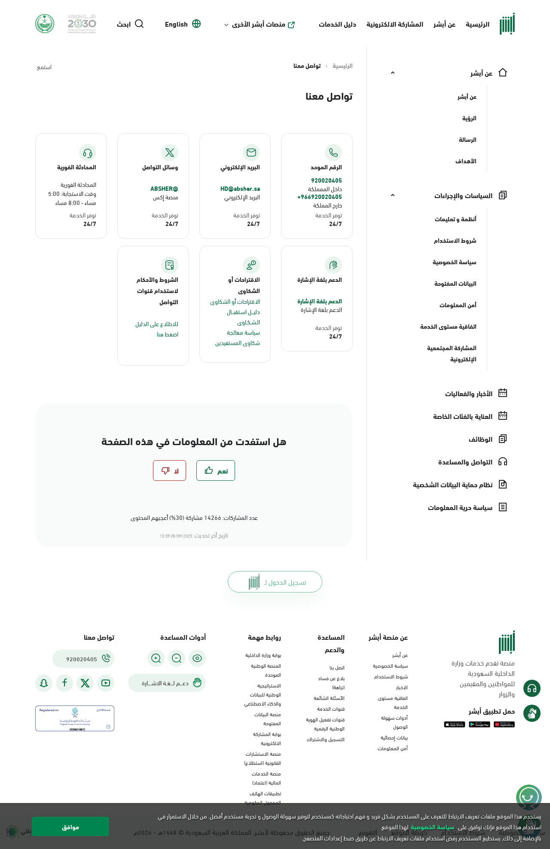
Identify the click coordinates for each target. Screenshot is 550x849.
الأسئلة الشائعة (329, 697)
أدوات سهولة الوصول (394, 721)
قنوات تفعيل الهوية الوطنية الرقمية (325, 723)
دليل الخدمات (337, 23)
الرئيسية (477, 23)
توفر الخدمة (328, 214)
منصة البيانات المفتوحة (267, 718)
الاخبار (402, 686)
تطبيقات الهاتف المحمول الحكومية (262, 797)
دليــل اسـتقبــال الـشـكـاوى (243, 316)
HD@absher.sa (240, 188)
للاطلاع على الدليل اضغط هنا (156, 328)
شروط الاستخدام (391, 676)
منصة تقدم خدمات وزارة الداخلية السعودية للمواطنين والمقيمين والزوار (483, 678)
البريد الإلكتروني (242, 196)
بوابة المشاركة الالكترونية (267, 738)
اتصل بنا (337, 667)
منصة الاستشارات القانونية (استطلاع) (262, 757)
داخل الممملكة (325, 188)
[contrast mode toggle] (197, 658)
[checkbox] (215, 470)
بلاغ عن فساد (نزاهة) (331, 682)
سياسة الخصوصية (390, 665)
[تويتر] (85, 683)
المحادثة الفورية (78, 184)
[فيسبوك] (64, 683)
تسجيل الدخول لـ (285, 581)
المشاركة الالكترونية (395, 23)
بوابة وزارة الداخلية (263, 654)
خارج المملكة (327, 204)
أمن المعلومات (393, 747)
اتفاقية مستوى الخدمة (393, 702)
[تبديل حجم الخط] (176, 658)
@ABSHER (164, 188)
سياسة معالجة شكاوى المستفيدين (237, 337)
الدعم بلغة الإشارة (319, 300)
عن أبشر (444, 23)
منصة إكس (165, 196)
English (176, 23)
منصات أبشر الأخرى (258, 23)
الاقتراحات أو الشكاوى (235, 301)
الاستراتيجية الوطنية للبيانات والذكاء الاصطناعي (262, 694)
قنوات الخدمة (331, 708)
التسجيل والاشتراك (326, 738)
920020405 (326, 180)
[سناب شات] (44, 683)
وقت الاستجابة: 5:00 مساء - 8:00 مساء (72, 198)
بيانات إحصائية (394, 737)
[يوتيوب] (106, 683)
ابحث (124, 23)
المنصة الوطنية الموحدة (266, 669)
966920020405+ (319, 196)
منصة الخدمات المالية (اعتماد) (266, 777)
